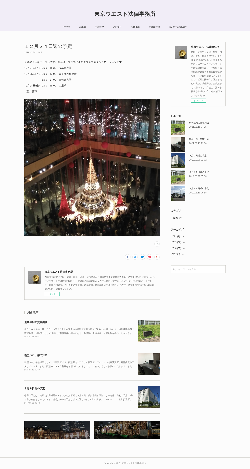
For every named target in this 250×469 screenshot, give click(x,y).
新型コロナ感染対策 (35, 355)
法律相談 (135, 26)
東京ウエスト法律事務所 (125, 14)
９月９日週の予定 (34, 388)
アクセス (117, 26)
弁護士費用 (154, 26)
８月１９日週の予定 (199, 188)
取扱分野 (99, 26)
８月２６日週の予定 (199, 171)
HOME (67, 26)
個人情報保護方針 (177, 26)
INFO (177, 217)
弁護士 (82, 26)
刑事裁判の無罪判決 (35, 322)
